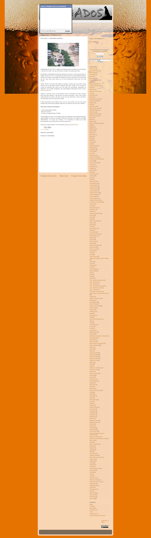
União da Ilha (93, 478)
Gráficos (92, 278)
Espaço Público (93, 235)
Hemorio (75, 124)
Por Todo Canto (94, 510)
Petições (92, 382)
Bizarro (91, 132)
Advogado (92, 89)
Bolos (91, 138)
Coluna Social (93, 181)
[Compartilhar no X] (47, 127)
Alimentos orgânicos (95, 91)
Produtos (92, 405)
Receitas (92, 418)
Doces (91, 226)
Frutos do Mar (93, 269)
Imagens (92, 309)
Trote (91, 474)
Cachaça (92, 142)
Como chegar (93, 196)
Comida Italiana (93, 190)
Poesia (91, 392)
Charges (92, 168)
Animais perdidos (94, 100)
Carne (91, 153)
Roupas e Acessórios (95, 436)
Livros (91, 328)
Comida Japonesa (94, 192)
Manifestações (93, 332)
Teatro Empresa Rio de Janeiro (97, 515)
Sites (91, 451)
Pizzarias (92, 388)
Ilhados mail (93, 307)
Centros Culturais (94, 162)
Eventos (92, 239)
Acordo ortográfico (94, 83)
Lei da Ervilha (93, 324)
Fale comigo (93, 241)
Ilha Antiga (92, 300)
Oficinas (92, 362)
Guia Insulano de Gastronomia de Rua (99, 293)
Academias (92, 78)
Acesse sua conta (94, 41)
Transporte (92, 470)
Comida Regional (94, 194)
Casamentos (93, 155)
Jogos (91, 322)
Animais (92, 97)
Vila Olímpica (93, 489)
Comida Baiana (93, 185)
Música (91, 349)
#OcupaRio (92, 74)
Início (41, 21)
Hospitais (92, 296)
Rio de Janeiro (93, 431)
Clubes (91, 179)
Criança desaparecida (95, 213)
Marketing (92, 334)
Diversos (92, 222)
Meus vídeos (93, 341)
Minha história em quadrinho (97, 343)
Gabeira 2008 (93, 270)
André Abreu (93, 95)
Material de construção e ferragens (98, 336)
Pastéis (91, 377)
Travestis (92, 472)
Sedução (92, 446)
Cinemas (92, 175)
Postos (91, 397)
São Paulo (92, 440)
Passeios (92, 375)
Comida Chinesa (94, 187)
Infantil (91, 313)
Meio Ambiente (93, 337)
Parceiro (92, 371)
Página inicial (63, 176)
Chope (91, 172)
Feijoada (92, 243)
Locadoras (92, 330)
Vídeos (91, 487)
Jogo (91, 321)
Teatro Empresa (94, 513)
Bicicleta (92, 130)
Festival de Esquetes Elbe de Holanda (99, 258)
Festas (91, 254)
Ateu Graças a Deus (95, 108)
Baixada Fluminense (95, 113)
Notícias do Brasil (94, 356)
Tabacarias (92, 459)
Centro (91, 160)
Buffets (91, 140)
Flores (91, 263)
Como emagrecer (94, 198)
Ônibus (91, 364)
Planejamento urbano (95, 390)
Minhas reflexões (94, 345)
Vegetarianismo (93, 485)
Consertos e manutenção (96, 202)
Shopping (92, 449)
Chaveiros (92, 170)
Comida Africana (94, 183)
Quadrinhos (92, 414)
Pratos (91, 403)
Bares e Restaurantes (95, 123)
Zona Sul (92, 498)
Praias (91, 401)
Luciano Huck (47, 90)
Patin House (93, 379)
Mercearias (92, 339)
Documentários (93, 228)
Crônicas (92, 215)
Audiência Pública (94, 110)
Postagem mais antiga (78, 176)
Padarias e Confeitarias (95, 367)
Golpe (91, 276)
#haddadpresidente (94, 70)
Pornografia (92, 396)
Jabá (91, 317)
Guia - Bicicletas (94, 282)
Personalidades (93, 381)
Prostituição (92, 411)
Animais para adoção (95, 99)
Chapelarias (93, 166)
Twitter (91, 476)
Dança (91, 219)
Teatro (91, 462)
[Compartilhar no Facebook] (49, 127)
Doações (47, 129)
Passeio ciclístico (94, 373)
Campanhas (93, 149)
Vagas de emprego (94, 479)
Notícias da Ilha (93, 352)
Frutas (91, 267)
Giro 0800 (92, 506)
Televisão (92, 464)
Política (91, 394)
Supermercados (94, 455)
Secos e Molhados (94, 444)
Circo (91, 177)
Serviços (92, 448)
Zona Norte (92, 494)
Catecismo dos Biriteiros (96, 159)
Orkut (91, 366)
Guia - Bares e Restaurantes (97, 280)
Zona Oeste (93, 496)
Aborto (91, 76)
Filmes (91, 261)
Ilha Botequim (93, 302)
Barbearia (92, 121)
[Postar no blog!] (46, 127)
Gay (91, 272)
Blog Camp (92, 134)
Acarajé (91, 82)
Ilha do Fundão (93, 304)
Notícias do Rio (93, 360)
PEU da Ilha (93, 384)
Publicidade (92, 412)
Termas (91, 466)
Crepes (91, 211)
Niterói (91, 351)
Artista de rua (93, 106)
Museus (92, 347)
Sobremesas (93, 453)
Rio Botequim (93, 429)
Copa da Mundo (94, 207)
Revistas (92, 426)
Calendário (92, 147)
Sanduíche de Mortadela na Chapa (98, 438)
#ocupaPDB (93, 72)
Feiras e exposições (95, 245)
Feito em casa (93, 249)
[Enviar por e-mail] (44, 127)
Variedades (92, 483)
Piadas (91, 386)
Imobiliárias (92, 311)
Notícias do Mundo (94, 358)
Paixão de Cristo (94, 369)
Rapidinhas (92, 416)
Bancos (91, 117)
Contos (91, 205)
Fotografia (92, 265)
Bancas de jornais (94, 115)
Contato (48, 21)
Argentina (92, 102)
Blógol (91, 504)
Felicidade (92, 250)
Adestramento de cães (95, 85)
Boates (91, 136)
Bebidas (92, 127)
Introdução (92, 315)
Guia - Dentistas (94, 284)
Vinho (91, 491)
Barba (91, 119)
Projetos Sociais (94, 407)
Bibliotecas (92, 129)
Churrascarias (93, 174)
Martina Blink (93, 508)
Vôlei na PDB (93, 492)
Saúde (91, 442)
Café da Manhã (93, 145)
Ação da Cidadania (94, 80)
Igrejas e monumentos (95, 298)
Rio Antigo (92, 427)
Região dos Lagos (94, 420)
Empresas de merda (95, 234)
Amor (91, 93)
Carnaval (92, 151)
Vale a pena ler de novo (95, 481)
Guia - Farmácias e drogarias (97, 286)
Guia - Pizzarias (94, 289)
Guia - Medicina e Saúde (96, 287)
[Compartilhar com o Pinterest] (50, 127)
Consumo (92, 204)
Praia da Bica (93, 399)
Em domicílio (93, 232)
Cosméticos (92, 209)
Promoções (92, 409)
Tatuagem (92, 461)
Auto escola (92, 112)
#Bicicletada (93, 69)
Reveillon (92, 424)
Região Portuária (94, 422)
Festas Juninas (93, 256)
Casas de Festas (94, 157)
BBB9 (91, 125)
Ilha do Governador (94, 305)
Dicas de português (94, 220)
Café (91, 144)
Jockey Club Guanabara (96, 319)
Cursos (91, 217)
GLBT (91, 274)
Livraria (91, 326)
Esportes (92, 237)
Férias (91, 252)
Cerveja (92, 164)
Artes (91, 104)
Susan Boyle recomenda (96, 457)
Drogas (91, 230)
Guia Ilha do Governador (96, 291)
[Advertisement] (75, 28)
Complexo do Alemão (95, 200)
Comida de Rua (93, 189)
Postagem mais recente (49, 176)
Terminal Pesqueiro (94, 468)
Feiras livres (93, 247)
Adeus (91, 87)
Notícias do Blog (94, 354)
